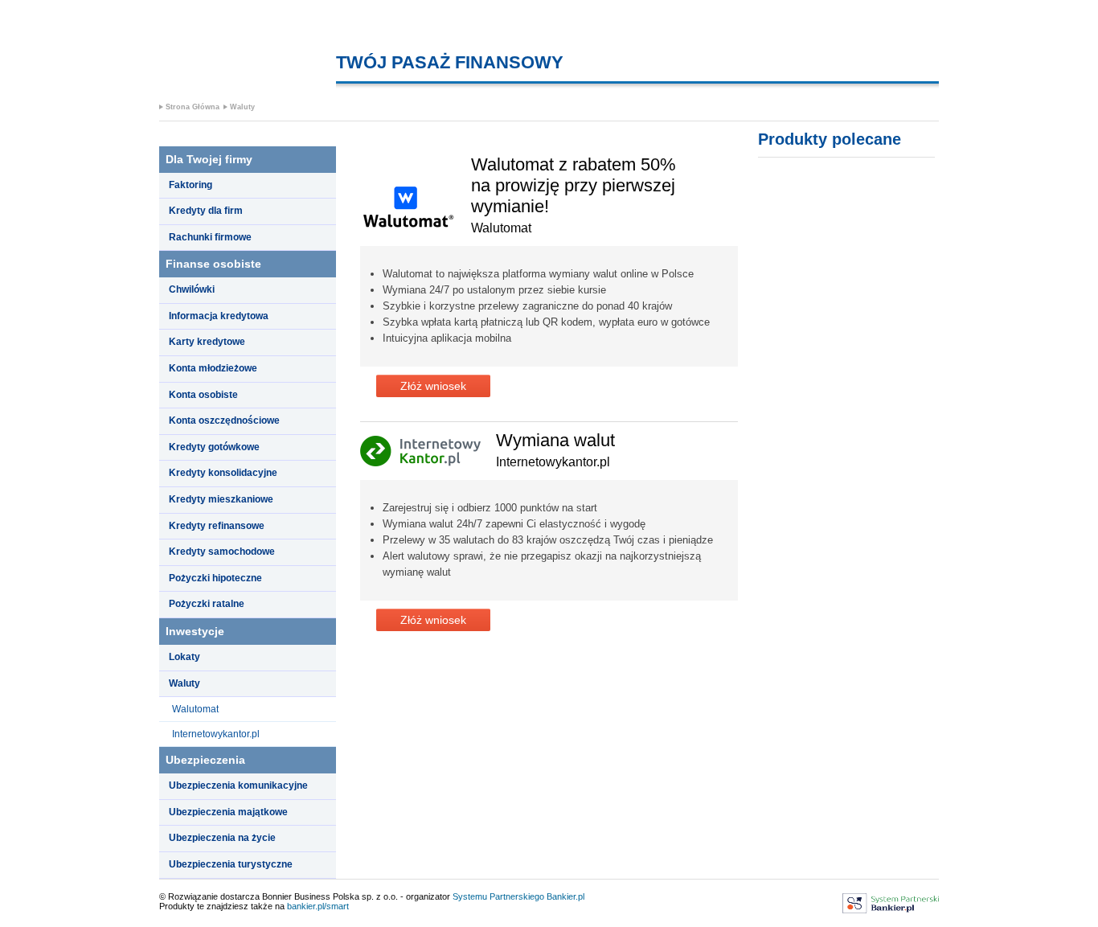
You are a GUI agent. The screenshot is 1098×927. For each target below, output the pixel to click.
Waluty (242, 107)
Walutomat (195, 709)
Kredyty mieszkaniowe (221, 499)
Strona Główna (192, 107)
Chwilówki (192, 289)
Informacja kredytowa (218, 316)
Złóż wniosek (433, 385)
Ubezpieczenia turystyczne (231, 864)
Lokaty (184, 656)
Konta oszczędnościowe (224, 420)
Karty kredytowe (207, 341)
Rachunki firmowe (210, 237)
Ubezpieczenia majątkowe (228, 812)
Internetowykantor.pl (216, 734)
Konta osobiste (203, 394)
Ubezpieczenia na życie (222, 837)
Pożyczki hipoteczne (215, 578)
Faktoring (190, 185)
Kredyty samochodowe (222, 551)
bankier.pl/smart (318, 906)
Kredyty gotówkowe (214, 447)
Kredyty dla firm (206, 210)
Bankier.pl (565, 896)
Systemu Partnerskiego (498, 896)
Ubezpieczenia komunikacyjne (238, 785)
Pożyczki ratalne (206, 603)
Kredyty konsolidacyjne (223, 472)
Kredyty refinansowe (216, 525)
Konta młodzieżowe (213, 368)
